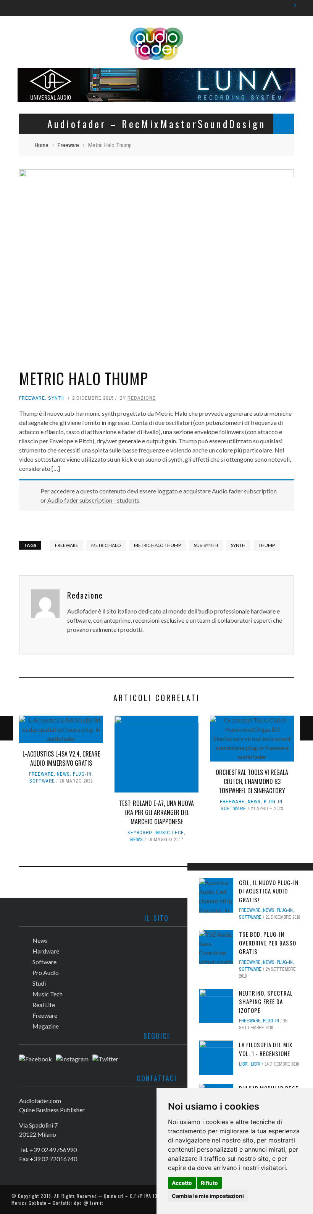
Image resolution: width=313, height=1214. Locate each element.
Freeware (32, 398)
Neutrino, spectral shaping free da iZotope (266, 1001)
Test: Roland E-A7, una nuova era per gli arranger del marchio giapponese (156, 812)
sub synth (206, 545)
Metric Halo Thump (157, 545)
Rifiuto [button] (209, 1183)
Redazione (141, 398)
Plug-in (82, 774)
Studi (39, 983)
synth (238, 545)
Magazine (45, 1026)
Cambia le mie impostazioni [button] (208, 1196)
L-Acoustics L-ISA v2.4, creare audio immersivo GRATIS (61, 758)
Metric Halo (106, 545)
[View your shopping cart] (291, 8)
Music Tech (169, 833)
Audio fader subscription (244, 491)
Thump (266, 545)
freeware (66, 545)
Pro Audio (45, 972)
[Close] (195, 871)
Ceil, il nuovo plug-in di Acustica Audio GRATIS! (268, 891)
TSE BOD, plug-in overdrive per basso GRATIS (267, 942)
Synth (56, 398)
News (63, 774)
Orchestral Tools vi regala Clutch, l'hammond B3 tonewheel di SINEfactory (252, 781)
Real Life (43, 1004)
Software (42, 781)
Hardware (45, 951)
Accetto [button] (182, 1183)
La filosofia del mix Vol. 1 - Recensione (265, 1049)
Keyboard (139, 833)
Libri (243, 1064)
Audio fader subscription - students (93, 500)
